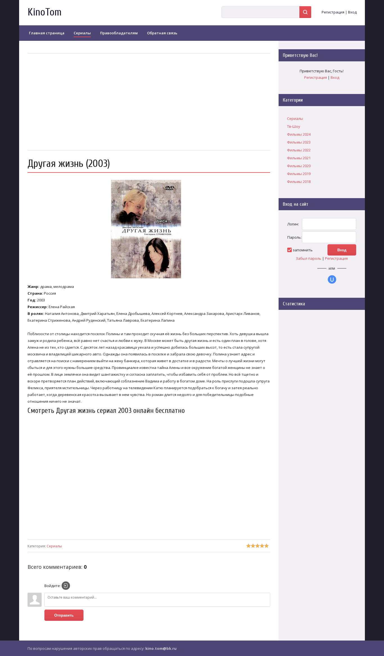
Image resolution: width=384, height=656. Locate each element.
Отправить (64, 615)
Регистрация (333, 12)
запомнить (303, 249)
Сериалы (54, 546)
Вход (352, 12)
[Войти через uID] (332, 279)
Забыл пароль (308, 258)
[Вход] (66, 585)
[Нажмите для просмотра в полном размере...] (149, 278)
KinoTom (45, 12)
